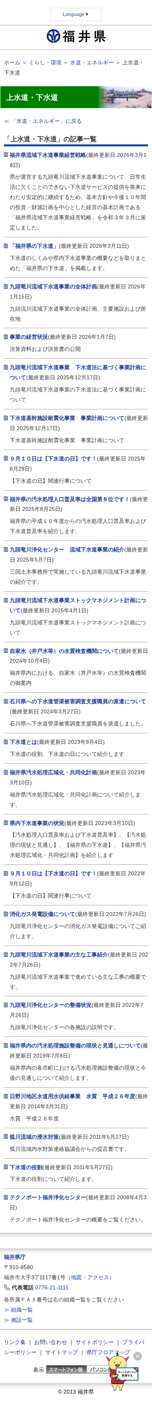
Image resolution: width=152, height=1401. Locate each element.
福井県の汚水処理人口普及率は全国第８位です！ (70, 499)
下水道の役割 (26, 1167)
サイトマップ (61, 1352)
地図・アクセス (90, 1277)
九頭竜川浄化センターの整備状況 (51, 1005)
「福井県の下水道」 (34, 246)
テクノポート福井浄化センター (48, 1197)
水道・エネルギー (92, 62)
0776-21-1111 (52, 1287)
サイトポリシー (95, 1342)
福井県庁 (15, 1257)
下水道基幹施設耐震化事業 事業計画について (67, 418)
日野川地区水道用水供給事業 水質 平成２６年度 (72, 1096)
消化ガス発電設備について (42, 914)
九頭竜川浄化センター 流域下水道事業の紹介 (67, 549)
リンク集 (15, 1342)
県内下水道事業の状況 (37, 823)
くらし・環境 (45, 62)
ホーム (12, 62)
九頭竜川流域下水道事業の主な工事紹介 (59, 954)
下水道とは (23, 742)
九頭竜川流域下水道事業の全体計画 (53, 286)
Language (76, 14)
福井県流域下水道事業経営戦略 (48, 155)
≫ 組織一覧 (18, 1310)
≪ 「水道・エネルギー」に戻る (43, 121)
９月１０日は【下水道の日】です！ (53, 458)
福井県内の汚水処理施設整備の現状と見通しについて (75, 1045)
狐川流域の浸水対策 (34, 1137)
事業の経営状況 (29, 337)
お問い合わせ (50, 1342)
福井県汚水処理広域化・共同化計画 (53, 772)
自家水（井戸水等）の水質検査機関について (64, 651)
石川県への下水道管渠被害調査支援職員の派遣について (78, 701)
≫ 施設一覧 (18, 1320)
